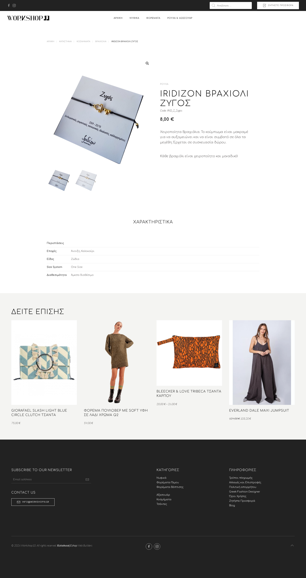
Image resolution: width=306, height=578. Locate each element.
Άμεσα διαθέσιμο (82, 275)
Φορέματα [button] (153, 18)
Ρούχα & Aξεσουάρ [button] (179, 18)
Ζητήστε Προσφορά (280, 5)
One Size (77, 267)
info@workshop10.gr (35, 502)
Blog (232, 505)
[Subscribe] (87, 479)
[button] (147, 63)
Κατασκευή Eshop (67, 545)
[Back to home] (28, 18)
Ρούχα (164, 84)
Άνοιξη (75, 251)
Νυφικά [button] (134, 18)
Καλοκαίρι (87, 251)
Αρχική (118, 18)
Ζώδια (75, 259)
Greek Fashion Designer (244, 491)
